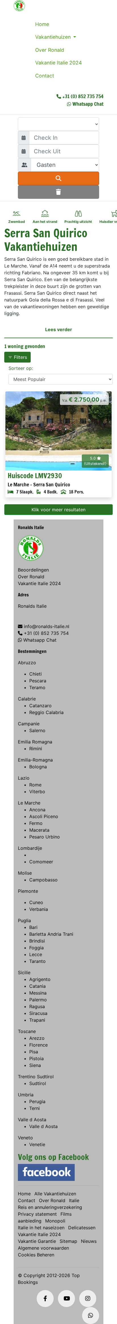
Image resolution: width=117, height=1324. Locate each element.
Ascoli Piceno (43, 816)
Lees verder (58, 329)
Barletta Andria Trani (51, 934)
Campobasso (43, 880)
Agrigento (40, 979)
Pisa (33, 1052)
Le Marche (29, 803)
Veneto (25, 1137)
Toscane (27, 1031)
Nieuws (89, 1241)
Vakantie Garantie (37, 1241)
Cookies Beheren (36, 1255)
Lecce (35, 954)
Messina (38, 993)
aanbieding (29, 1221)
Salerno (37, 730)
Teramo (37, 687)
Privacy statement (37, 1214)
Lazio (24, 778)
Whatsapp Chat (87, 103)
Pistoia (36, 1058)
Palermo (38, 999)
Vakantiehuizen (53, 37)
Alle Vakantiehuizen (55, 1193)
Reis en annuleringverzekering (50, 1207)
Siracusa (38, 1013)
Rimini (35, 748)
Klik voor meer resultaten (58, 509)
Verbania (38, 909)
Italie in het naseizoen (41, 1227)
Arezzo (37, 1038)
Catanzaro (40, 705)
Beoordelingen (33, 570)
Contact (44, 76)
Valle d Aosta (32, 1119)
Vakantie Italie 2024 (58, 63)
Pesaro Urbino (44, 837)
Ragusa (37, 1006)
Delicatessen (81, 1227)
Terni (34, 1108)
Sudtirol (37, 1083)
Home (42, 24)
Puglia (24, 920)
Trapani (37, 1020)
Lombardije (30, 848)
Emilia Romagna (35, 742)
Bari (33, 927)
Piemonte (28, 891)
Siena (35, 1065)
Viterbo (37, 791)
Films (66, 1214)
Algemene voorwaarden (43, 1248)
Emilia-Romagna (35, 760)
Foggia (36, 947)
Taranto (37, 961)
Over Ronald (49, 50)
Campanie (28, 723)
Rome (35, 785)
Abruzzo (27, 662)
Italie (74, 1200)
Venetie (37, 1144)
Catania (37, 986)
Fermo (36, 823)
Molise (25, 873)
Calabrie (27, 699)
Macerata (39, 830)
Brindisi (37, 941)
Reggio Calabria (46, 712)
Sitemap (68, 1241)
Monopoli (55, 1221)
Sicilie (24, 972)
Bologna (38, 766)
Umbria (26, 1094)
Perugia (37, 1101)
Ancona (37, 809)
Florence (38, 1045)
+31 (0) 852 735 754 (82, 96)
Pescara (37, 680)
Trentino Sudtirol (36, 1076)
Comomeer (41, 861)
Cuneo (36, 902)
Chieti (35, 674)
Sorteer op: (21, 368)
